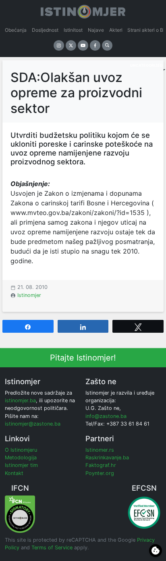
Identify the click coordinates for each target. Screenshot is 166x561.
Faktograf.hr (100, 465)
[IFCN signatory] (20, 514)
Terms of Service (52, 548)
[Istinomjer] (83, 10)
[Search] (107, 45)
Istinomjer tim (21, 465)
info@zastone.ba (106, 416)
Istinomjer (29, 295)
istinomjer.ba (20, 400)
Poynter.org (99, 473)
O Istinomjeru (21, 450)
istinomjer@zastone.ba (32, 424)
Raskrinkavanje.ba (107, 458)
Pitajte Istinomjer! (83, 357)
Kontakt (14, 473)
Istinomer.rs (99, 450)
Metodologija (21, 458)
